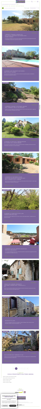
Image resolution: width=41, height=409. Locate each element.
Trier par (26, 8)
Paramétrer (5, 405)
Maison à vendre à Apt (6, 380)
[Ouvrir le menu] (37, 1)
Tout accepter (12, 405)
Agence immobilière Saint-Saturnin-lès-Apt (9, 4)
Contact (39, 107)
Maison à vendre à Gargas (7, 382)
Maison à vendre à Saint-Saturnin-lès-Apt (9, 376)
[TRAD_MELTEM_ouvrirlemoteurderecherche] (32, 1)
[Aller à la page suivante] (27, 368)
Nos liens (25, 402)
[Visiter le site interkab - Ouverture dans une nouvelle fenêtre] (19, 392)
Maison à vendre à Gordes (7, 379)
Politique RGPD (28, 402)
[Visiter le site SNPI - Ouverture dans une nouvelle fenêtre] (25, 392)
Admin (22, 402)
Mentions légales (18, 402)
